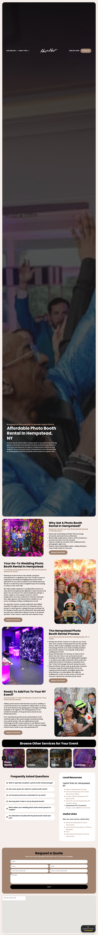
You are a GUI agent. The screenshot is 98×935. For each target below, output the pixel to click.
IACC (68, 832)
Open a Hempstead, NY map (76, 789)
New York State (84, 808)
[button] (12, 50)
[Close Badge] (95, 925)
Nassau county (71, 808)
